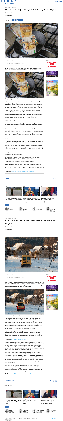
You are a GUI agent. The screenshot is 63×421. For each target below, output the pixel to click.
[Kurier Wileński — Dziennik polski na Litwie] (8, 2)
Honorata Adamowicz (11, 12)
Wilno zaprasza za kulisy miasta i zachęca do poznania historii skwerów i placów (19, 65)
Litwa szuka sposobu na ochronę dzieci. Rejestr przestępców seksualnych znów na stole (47, 199)
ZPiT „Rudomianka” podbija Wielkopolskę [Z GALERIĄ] (16, 63)
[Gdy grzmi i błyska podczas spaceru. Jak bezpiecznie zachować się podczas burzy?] (14, 191)
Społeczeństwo (13, 7)
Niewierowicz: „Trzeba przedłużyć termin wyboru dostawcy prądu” (23, 171)
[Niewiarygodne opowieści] (20, 208)
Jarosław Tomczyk (11, 210)
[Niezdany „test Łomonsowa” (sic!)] (48, 208)
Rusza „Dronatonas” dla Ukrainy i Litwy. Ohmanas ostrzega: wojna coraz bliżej (31, 199)
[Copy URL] (22, 20)
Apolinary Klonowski (39, 210)
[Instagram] (53, 179)
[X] (15, 20)
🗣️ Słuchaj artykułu (9, 15)
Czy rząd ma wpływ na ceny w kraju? (17, 138)
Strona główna (7, 7)
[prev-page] (5, 213)
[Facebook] (13, 20)
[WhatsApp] (18, 20)
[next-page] (7, 213)
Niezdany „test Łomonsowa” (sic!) (53, 209)
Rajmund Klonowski (25, 210)
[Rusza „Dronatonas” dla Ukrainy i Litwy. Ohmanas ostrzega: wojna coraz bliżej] (31, 191)
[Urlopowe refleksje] (7, 208)
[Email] (20, 20)
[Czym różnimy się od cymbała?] (34, 208)
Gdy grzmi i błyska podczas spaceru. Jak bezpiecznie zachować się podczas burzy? (14, 199)
